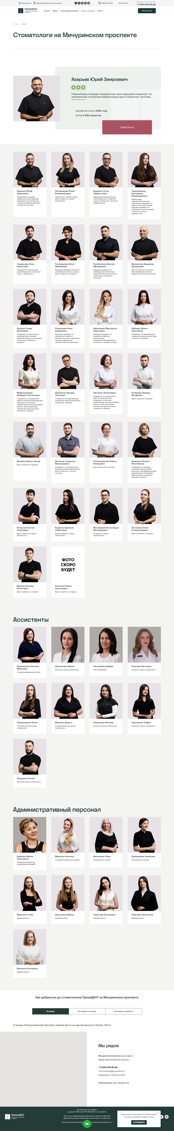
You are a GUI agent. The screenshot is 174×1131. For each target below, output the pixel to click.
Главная (16, 24)
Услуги (47, 11)
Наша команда (88, 11)
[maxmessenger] (167, 1118)
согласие (127, 1117)
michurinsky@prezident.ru (111, 1071)
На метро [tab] (51, 1011)
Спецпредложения (69, 11)
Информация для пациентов (113, 1082)
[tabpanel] (87, 1025)
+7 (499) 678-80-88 (146, 4)
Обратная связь (107, 3)
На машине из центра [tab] (87, 1011)
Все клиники (123, 3)
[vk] (161, 1118)
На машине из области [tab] (123, 1011)
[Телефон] (105, 1093)
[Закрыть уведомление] (158, 1112)
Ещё (100, 11)
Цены (55, 11)
